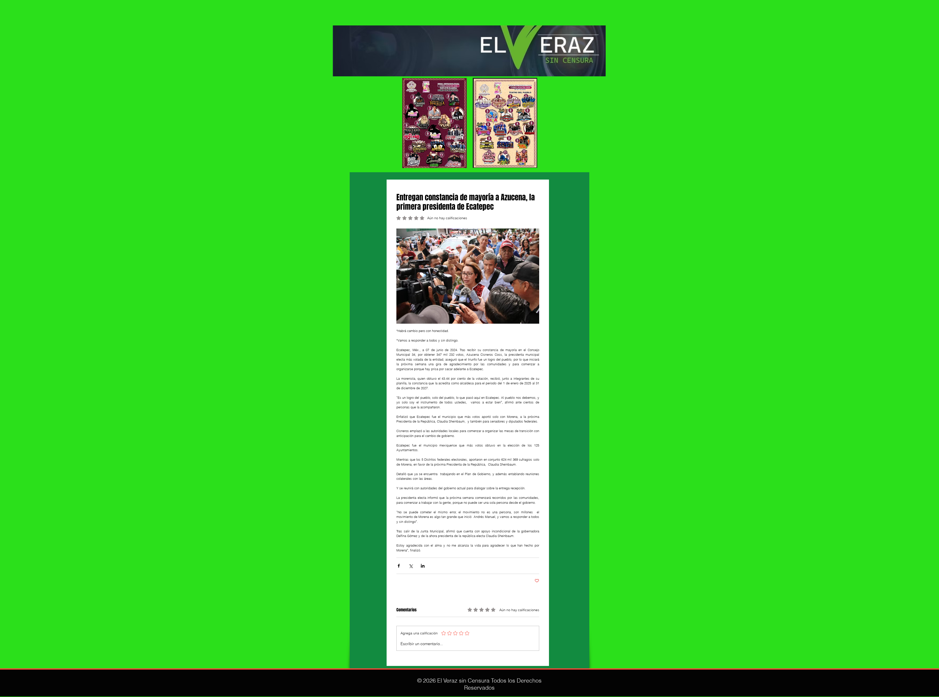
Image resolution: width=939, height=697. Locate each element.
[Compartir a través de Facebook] (398, 565)
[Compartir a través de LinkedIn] (422, 565)
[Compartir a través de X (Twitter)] (410, 565)
